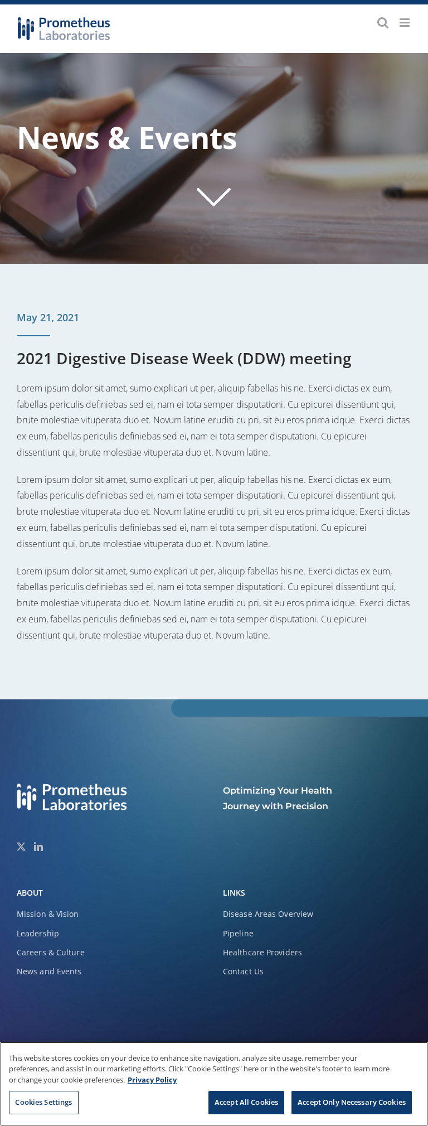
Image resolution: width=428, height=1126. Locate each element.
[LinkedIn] (38, 846)
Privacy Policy (152, 1080)
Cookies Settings (43, 1102)
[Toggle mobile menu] (405, 22)
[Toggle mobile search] (382, 22)
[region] (214, 1084)
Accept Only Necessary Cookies (352, 1102)
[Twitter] (21, 846)
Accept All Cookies (246, 1102)
